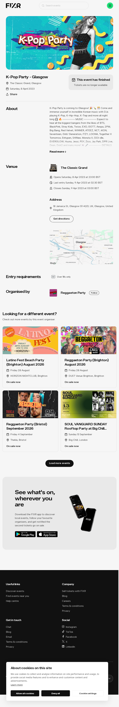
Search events (53, 5)
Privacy (66, 610)
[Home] (13, 6)
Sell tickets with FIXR (74, 591)
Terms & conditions (73, 605)
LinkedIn (70, 646)
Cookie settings (88, 693)
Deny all (55, 693)
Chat (8, 626)
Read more (57, 151)
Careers (66, 600)
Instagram (71, 626)
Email (9, 636)
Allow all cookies (25, 693)
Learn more (17, 684)
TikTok (69, 631)
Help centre (12, 600)
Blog (64, 596)
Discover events (15, 591)
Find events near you (17, 596)
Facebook (71, 636)
